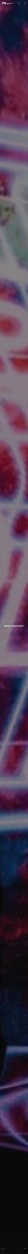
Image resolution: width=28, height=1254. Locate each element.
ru (18, 3)
